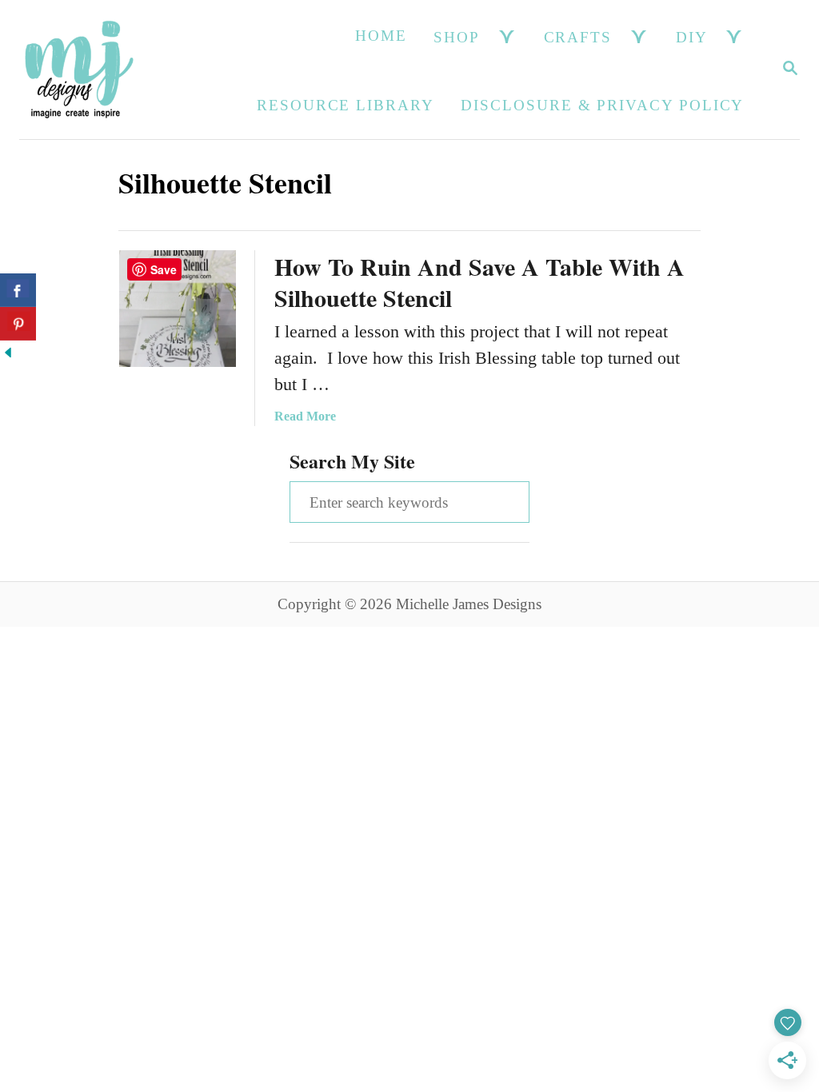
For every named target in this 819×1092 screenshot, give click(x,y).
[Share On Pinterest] (18, 324)
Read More (305, 416)
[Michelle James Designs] (79, 69)
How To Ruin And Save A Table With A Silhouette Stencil (479, 282)
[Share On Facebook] (18, 290)
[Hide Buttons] (8, 355)
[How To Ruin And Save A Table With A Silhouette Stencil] (177, 308)
